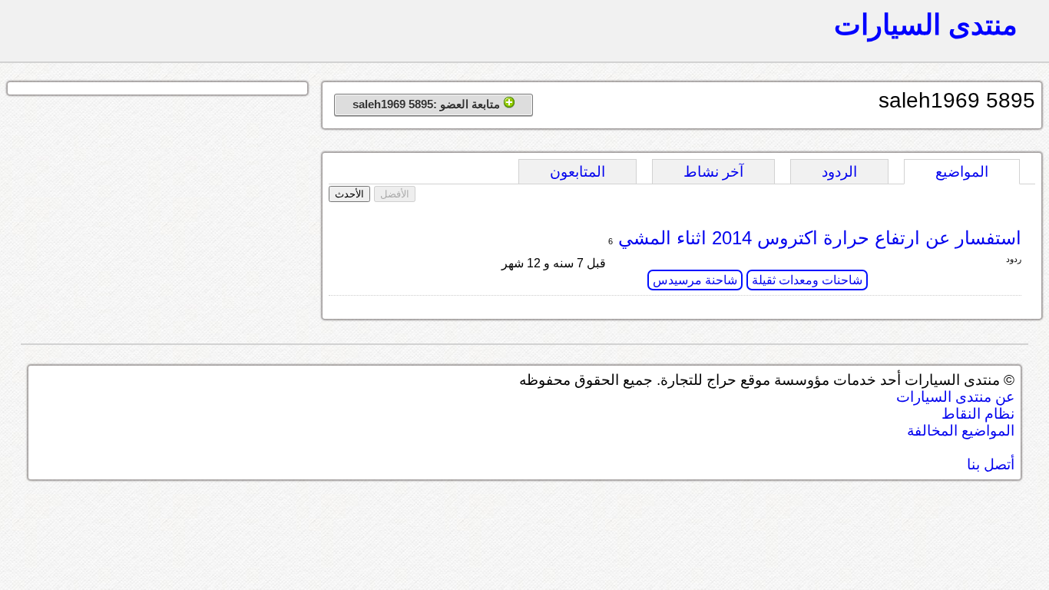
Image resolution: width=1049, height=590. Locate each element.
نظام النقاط (977, 414)
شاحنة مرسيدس (695, 280)
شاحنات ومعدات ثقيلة (807, 280)
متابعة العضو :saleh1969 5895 (427, 104)
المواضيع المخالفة (960, 431)
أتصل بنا (990, 464)
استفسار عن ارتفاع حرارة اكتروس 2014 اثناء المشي (817, 237)
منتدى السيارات (926, 24)
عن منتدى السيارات (955, 397)
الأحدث (349, 194)
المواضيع (961, 172)
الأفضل (394, 194)
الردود (839, 172)
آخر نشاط (713, 172)
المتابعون (577, 172)
